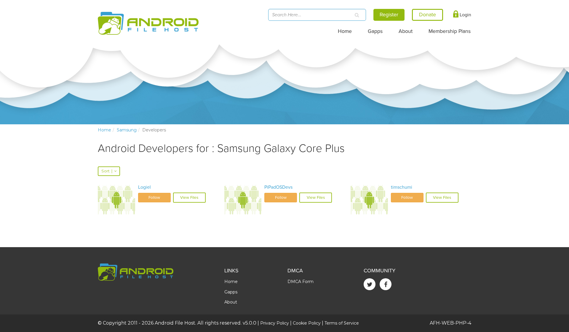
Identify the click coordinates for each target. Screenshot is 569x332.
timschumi (401, 187)
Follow (154, 197)
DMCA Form (300, 281)
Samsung (127, 130)
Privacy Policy (274, 323)
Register (389, 14)
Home (345, 31)
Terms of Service (342, 323)
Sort (106, 171)
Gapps (375, 31)
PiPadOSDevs (278, 187)
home (104, 130)
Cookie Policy (307, 323)
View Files (189, 197)
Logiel (144, 187)
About (406, 31)
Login (464, 15)
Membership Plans (450, 31)
